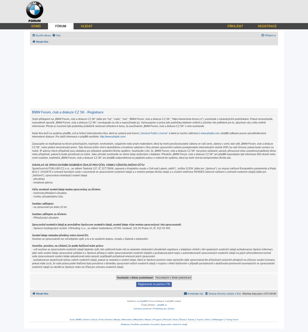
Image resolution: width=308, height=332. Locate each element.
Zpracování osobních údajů (174, 324)
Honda (108, 319)
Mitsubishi (138, 319)
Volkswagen (218, 319)
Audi (72, 319)
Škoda (182, 319)
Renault (167, 319)
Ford (101, 319)
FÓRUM (60, 26)
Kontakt (155, 324)
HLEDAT (86, 26)
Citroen (86, 319)
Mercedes (127, 319)
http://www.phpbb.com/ (113, 136)
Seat (175, 319)
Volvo (207, 319)
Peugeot (157, 319)
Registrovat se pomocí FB (154, 284)
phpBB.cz (162, 305)
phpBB (143, 301)
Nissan (148, 319)
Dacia (94, 319)
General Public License (154, 133)
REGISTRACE (267, 26)
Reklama (125, 324)
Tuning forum (231, 319)
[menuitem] (56, 35)
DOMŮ (36, 26)
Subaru (191, 319)
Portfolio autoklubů (140, 324)
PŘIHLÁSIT (235, 26)
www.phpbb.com (210, 133)
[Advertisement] (155, 76)
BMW (78, 319)
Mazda (117, 319)
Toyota (200, 319)
